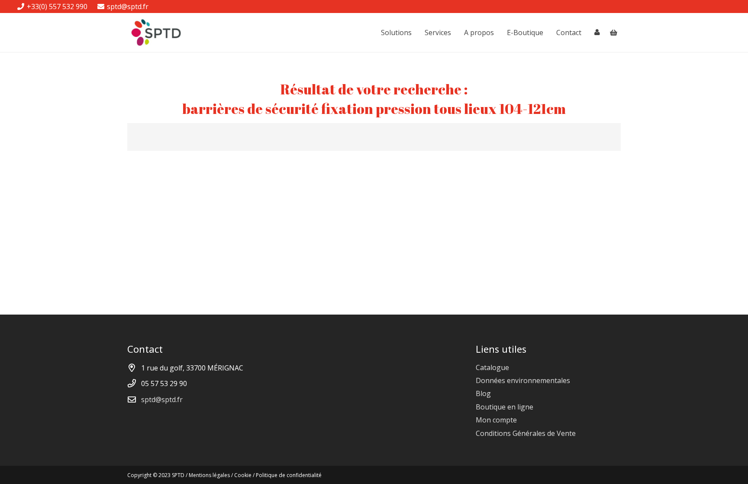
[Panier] (613, 32)
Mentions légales (209, 475)
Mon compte (496, 420)
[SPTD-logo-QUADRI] (156, 32)
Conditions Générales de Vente (526, 433)
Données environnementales (523, 380)
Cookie (242, 475)
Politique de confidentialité (289, 475)
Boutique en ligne (504, 407)
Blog (483, 393)
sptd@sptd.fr (162, 399)
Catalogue (492, 367)
